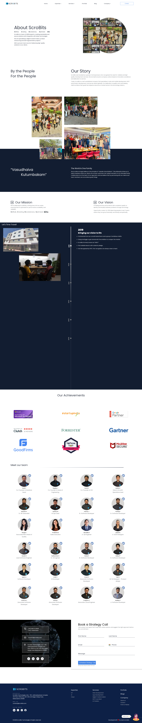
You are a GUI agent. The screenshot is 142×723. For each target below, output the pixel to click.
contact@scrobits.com (19, 703)
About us (123, 700)
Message (81, 654)
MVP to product (97, 699)
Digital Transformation (99, 697)
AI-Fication (96, 701)
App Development (98, 695)
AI (71, 695)
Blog (95, 3)
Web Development (98, 693)
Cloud (72, 697)
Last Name (113, 636)
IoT (72, 693)
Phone (114, 645)
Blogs (122, 694)
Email (80, 645)
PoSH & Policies (124, 704)
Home (46, 3)
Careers (122, 702)
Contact (127, 3)
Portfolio (84, 3)
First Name (82, 636)
